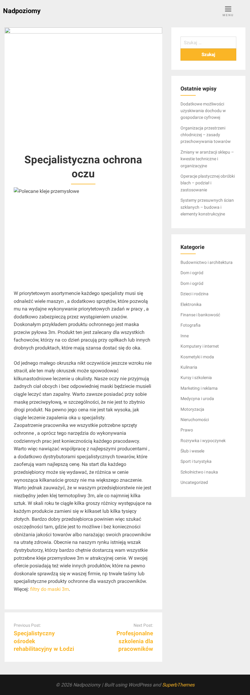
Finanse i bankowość (200, 314)
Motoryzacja (192, 409)
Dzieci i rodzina (194, 293)
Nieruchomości (194, 419)
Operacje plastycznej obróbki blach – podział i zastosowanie (207, 183)
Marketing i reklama (199, 388)
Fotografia (190, 325)
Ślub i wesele (192, 451)
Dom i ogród (191, 272)
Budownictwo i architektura (206, 262)
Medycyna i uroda (197, 398)
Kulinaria (188, 367)
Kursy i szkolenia (196, 377)
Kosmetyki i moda (197, 356)
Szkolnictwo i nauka (199, 472)
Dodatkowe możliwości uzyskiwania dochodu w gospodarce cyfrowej (203, 110)
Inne (184, 335)
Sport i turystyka (196, 461)
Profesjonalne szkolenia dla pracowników (134, 641)
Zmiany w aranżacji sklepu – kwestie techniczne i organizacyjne (207, 159)
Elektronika (191, 304)
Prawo (186, 429)
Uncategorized (194, 482)
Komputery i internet (199, 346)
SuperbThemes (178, 685)
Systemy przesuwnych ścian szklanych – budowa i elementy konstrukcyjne (207, 207)
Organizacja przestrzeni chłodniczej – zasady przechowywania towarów (205, 135)
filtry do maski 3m (49, 589)
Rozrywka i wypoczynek (203, 440)
